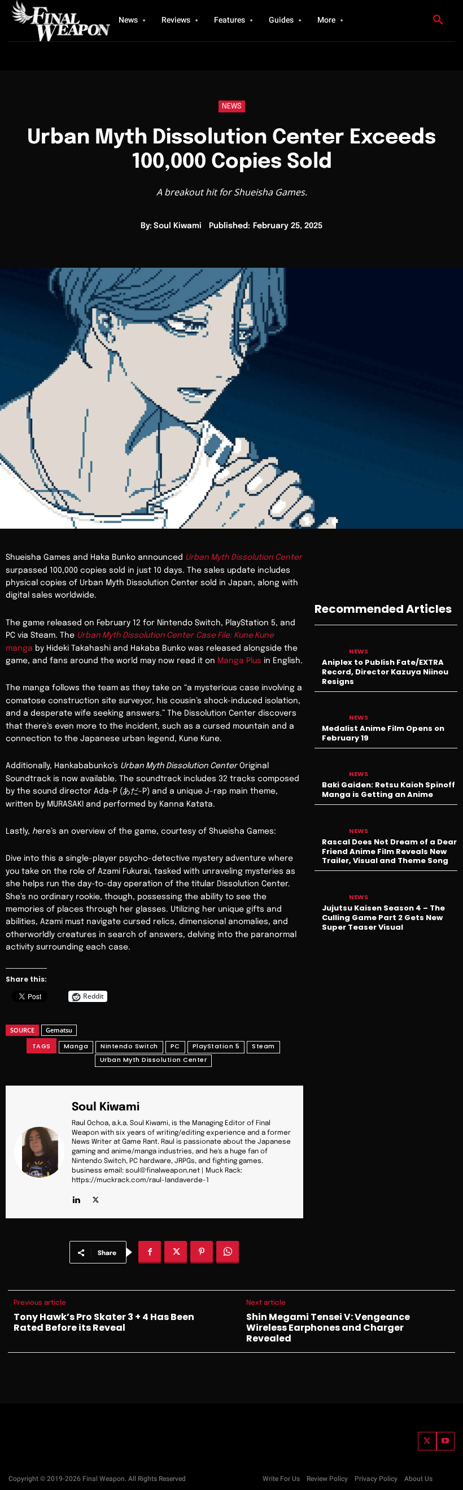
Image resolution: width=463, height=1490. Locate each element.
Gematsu (59, 1030)
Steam (263, 1046)
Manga (76, 1046)
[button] (438, 20)
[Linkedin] (76, 1197)
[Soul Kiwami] (39, 1152)
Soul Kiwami (178, 226)
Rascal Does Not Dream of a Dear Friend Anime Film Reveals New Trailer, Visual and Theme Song (389, 851)
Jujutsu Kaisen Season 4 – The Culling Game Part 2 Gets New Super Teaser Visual (383, 918)
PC (175, 1046)
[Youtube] (445, 1441)
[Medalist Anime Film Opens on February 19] (329, 710)
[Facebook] (149, 1252)
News (232, 106)
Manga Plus (239, 661)
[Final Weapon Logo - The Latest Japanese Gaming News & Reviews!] (50, 20)
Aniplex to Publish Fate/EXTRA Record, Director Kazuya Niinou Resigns (385, 672)
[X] (95, 1197)
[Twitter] (427, 1441)
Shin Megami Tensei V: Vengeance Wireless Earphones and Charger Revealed (328, 1328)
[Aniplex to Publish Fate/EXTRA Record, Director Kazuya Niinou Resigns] (329, 643)
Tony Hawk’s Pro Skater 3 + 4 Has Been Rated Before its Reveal (104, 1322)
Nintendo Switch (129, 1046)
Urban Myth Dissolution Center (153, 1059)
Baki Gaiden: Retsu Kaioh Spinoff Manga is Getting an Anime (388, 789)
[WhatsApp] (227, 1252)
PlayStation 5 (216, 1046)
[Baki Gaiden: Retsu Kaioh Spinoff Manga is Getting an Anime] (329, 766)
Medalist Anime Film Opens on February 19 (383, 733)
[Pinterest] (201, 1252)
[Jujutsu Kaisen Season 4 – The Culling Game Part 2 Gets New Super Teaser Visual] (329, 889)
